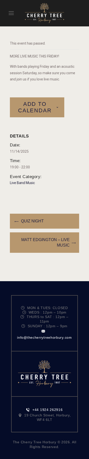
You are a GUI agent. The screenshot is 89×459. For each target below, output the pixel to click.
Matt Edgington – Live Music (45, 242)
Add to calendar (34, 107)
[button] (11, 13)
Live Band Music (22, 183)
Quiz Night (32, 221)
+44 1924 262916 (47, 410)
